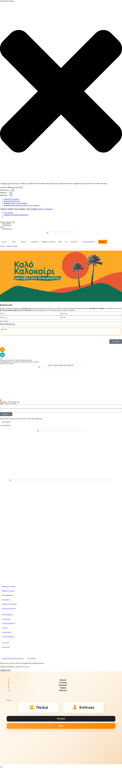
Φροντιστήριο (4, 321)
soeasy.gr (5, 183)
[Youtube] (17, 651)
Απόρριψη (10, 209)
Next (61, 726)
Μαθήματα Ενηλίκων (8, 591)
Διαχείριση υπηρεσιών (12, 201)
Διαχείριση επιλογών (11, 199)
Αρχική (2, 246)
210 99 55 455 (6, 225)
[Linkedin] (12, 651)
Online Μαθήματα (7, 595)
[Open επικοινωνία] (78, 242)
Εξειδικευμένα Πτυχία (9, 608)
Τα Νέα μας (5, 643)
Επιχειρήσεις (6, 600)
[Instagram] (7, 651)
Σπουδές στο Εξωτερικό (9, 604)
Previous (61, 719)
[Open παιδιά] (17, 242)
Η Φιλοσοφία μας (7, 614)
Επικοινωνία (5, 647)
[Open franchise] (105, 242)
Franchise (5, 628)
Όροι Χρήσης (8, 213)
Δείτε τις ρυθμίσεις (20, 209)
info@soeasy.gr (7, 229)
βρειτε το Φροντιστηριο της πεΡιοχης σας (61, 365)
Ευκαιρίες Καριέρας (8, 636)
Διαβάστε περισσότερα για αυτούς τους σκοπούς (22, 205)
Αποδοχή (3, 209)
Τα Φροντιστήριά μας (8, 623)
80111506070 (6, 224)
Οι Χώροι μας (6, 619)
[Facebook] (2, 651)
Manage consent (5, 670)
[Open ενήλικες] (27, 242)
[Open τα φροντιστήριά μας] (96, 242)
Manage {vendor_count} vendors (15, 203)
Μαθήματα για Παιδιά (8, 586)
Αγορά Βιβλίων (6, 632)
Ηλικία (9, 700)
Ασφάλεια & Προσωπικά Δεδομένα (16, 215)
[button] (61, 91)
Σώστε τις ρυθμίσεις (32, 209)
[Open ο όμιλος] (8, 242)
